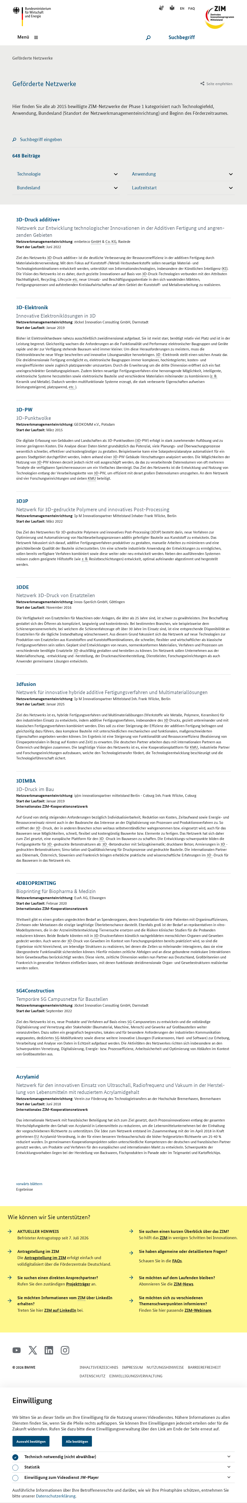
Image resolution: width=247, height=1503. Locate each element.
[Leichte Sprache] (173, 8)
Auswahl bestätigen (31, 1441)
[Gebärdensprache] (162, 8)
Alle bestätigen (77, 1441)
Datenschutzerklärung (55, 1495)
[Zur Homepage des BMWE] (33, 14)
